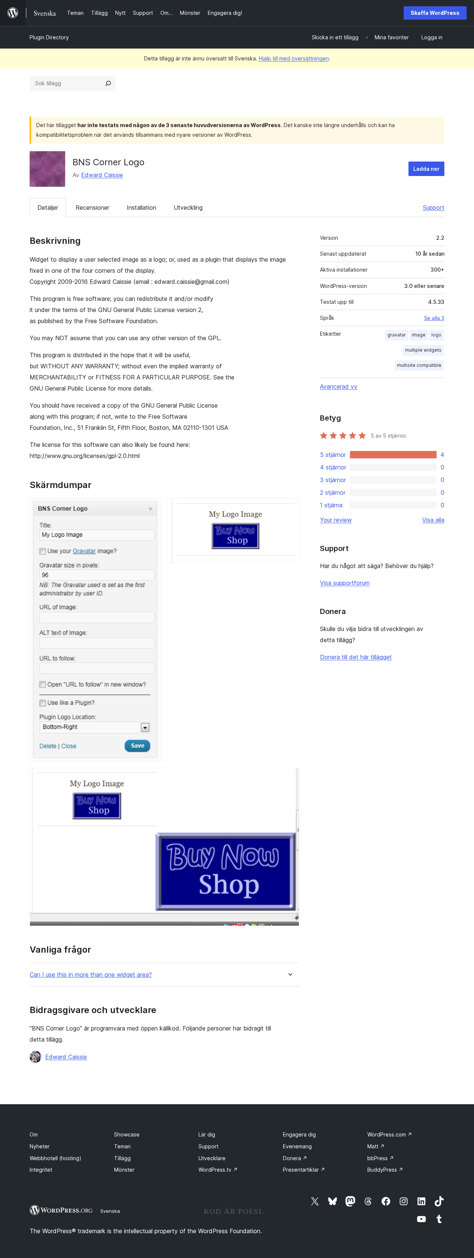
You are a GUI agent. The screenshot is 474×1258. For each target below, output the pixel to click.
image (418, 335)
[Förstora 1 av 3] (151, 508)
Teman (122, 1146)
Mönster (124, 1169)
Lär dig (206, 1134)
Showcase (127, 1134)
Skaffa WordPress (435, 13)
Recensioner (92, 207)
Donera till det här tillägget (356, 657)
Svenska (110, 1211)
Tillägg (122, 1158)
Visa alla (433, 520)
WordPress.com (389, 1134)
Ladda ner (426, 169)
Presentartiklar (304, 1169)
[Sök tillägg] (108, 83)
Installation (141, 207)
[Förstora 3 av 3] (289, 777)
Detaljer (47, 207)
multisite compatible (419, 365)
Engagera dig (299, 1134)
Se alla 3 (434, 318)
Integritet (41, 1169)
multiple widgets (423, 350)
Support (433, 207)
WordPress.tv (218, 1169)
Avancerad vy (338, 386)
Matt (376, 1146)
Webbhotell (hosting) (55, 1158)
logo (436, 335)
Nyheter (40, 1146)
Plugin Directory (49, 37)
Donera (295, 1158)
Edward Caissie (102, 175)
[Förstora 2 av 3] (289, 508)
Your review (336, 520)
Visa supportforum (345, 583)
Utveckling (188, 207)
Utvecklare (212, 1158)
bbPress (380, 1158)
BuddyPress (385, 1169)
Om (34, 1134)
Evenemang (297, 1146)
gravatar (396, 335)
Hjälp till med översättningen (294, 58)
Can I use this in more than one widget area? (91, 974)
